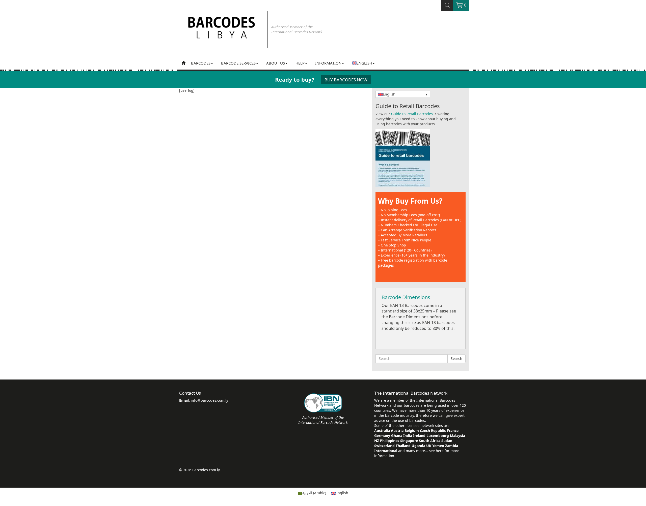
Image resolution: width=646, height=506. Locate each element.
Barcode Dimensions (406, 297)
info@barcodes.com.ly (209, 400)
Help (300, 63)
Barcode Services (238, 63)
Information (328, 63)
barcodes (200, 63)
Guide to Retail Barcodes (412, 113)
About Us (275, 63)
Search (456, 358)
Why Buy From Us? (410, 201)
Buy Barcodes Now (346, 80)
